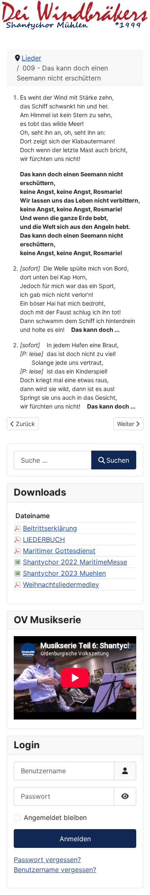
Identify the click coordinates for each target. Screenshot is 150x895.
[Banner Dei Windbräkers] (75, 15)
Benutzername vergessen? (55, 869)
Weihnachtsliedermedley (61, 584)
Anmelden (75, 839)
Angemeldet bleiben (55, 817)
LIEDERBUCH (44, 539)
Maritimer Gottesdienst (59, 551)
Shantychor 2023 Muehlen (64, 573)
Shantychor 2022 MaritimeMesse (75, 562)
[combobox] (53, 460)
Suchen (117, 460)
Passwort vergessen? (47, 859)
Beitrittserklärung (50, 528)
